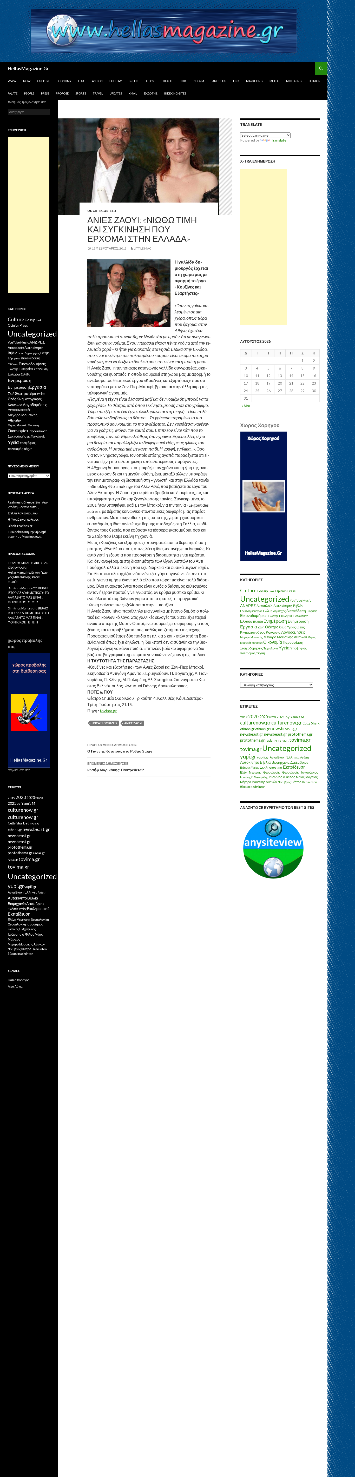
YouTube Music (300, 600)
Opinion (314, 81)
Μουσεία (245, 642)
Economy (64, 81)
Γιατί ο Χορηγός (18, 980)
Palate (12, 93)
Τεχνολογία (271, 648)
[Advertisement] (263, 247)
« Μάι (245, 406)
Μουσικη (257, 642)
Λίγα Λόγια (15, 986)
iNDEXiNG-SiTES (175, 93)
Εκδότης (150, 93)
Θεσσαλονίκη (272, 772)
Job (183, 81)
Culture (43, 81)
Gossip (151, 81)
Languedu (218, 81)
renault (283, 740)
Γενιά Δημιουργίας (251, 611)
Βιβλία (265, 762)
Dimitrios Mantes (20, 588)
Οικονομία (272, 642)
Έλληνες (292, 757)
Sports (80, 93)
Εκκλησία (285, 616)
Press (45, 93)
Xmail (133, 93)
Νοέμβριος (284, 782)
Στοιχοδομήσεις (251, 648)
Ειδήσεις (312, 611)
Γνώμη (267, 611)
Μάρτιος (311, 777)
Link (236, 81)
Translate (278, 140)
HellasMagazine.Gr (28, 68)
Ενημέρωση (275, 621)
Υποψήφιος (298, 648)
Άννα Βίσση (278, 757)
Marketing (254, 81)
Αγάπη (304, 757)
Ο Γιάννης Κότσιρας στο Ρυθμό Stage (119, 748)
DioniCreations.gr (20, 526)
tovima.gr (108, 710)
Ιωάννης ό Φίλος (282, 777)
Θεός (301, 627)
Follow (115, 81)
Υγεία (284, 647)
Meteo (274, 81)
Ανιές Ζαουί (133, 723)
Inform (198, 81)
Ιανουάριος (309, 772)
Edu (81, 81)
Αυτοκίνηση (282, 606)
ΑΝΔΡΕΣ (248, 605)
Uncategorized (101, 211)
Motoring (294, 81)
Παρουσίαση (293, 642)
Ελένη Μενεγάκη (251, 772)
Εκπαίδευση (300, 615)
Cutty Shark (311, 723)
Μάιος (300, 777)
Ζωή (261, 627)
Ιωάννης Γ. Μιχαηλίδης (254, 777)
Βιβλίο (298, 606)
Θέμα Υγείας (287, 627)
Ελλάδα (246, 621)
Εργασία (248, 626)
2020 (253, 716)
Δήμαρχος (279, 611)
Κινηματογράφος (252, 632)
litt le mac (142, 248)
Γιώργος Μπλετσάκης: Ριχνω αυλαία (28, 577)
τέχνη (260, 653)
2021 (281, 717)
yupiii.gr (263, 757)
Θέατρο (271, 627)
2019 (243, 717)
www (12, 81)
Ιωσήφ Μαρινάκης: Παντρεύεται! (115, 767)
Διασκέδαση (296, 610)
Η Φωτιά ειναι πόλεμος (23, 519)
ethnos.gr (247, 729)
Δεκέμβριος (299, 762)
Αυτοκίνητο (249, 762)
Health (168, 81)
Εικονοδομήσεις (253, 615)
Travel (98, 93)
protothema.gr (300, 734)
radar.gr (272, 740)
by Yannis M (295, 717)
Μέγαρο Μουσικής (251, 637)
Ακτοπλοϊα (265, 606)
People (29, 93)
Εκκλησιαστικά (271, 767)
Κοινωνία (273, 632)
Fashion (97, 81)
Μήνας (312, 637)
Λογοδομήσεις (293, 632)
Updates (116, 93)
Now (26, 81)
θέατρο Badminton (304, 782)
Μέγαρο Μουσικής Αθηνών (285, 637)
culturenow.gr (255, 723)
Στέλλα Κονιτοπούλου (23, 513)
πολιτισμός (247, 653)
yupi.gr (248, 756)
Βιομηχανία (281, 762)
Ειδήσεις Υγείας (249, 767)
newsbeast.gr (284, 728)
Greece (133, 81)
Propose (62, 93)
